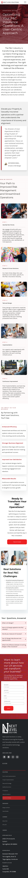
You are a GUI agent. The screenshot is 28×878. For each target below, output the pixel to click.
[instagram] (13, 757)
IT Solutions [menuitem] (5, 790)
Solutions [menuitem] (5, 772)
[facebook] (8, 757)
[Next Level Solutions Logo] (10, 2)
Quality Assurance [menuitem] (7, 787)
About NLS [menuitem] (5, 821)
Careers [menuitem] (5, 830)
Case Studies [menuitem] (5, 811)
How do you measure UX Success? (12, 634)
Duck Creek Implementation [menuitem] (9, 776)
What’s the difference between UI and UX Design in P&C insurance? (14, 645)
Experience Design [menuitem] (7, 797)
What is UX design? (7, 623)
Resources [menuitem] (5, 803)
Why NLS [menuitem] (5, 824)
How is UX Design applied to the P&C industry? (13, 628)
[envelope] (17, 757)
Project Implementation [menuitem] (8, 779)
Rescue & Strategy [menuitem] (7, 783)
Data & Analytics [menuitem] (7, 794)
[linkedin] (4, 757)
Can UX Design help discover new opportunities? (11, 639)
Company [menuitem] (5, 816)
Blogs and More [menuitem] (6, 807)
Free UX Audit (17, 542)
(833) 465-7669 (7, 753)
